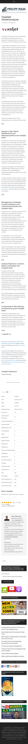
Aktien (8, 504)
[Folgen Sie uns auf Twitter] (5, 666)
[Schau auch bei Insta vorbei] (16, 666)
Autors (3, 354)
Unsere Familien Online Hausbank (9, 653)
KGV (7, 341)
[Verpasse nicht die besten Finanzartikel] (18, 666)
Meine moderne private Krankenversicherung (12, 656)
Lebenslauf (17, 520)
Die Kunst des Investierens (11, 537)
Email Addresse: (5, 573)
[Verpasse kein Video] (13, 666)
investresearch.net (14, 9)
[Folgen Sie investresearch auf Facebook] (2, 666)
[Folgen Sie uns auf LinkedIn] (8, 666)
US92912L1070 (10, 506)
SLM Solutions (5, 189)
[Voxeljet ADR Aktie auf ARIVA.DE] (14, 390)
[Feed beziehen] (10, 666)
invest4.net (10, 535)
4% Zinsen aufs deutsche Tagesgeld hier (11, 646)
